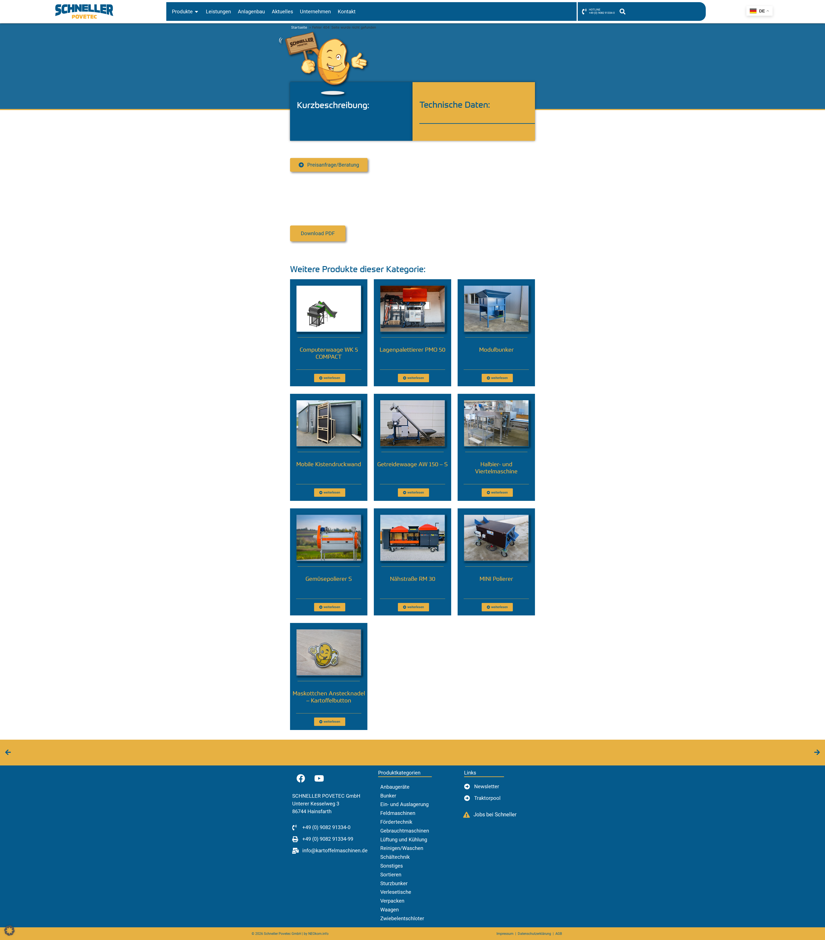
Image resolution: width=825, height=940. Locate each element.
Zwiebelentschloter (402, 918)
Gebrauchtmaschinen (404, 831)
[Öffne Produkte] (196, 11)
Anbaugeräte (394, 787)
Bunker (388, 796)
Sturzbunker (394, 883)
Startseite (299, 27)
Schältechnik (395, 857)
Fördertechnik (396, 822)
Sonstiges (391, 866)
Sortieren (390, 875)
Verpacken (392, 901)
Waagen (389, 910)
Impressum (505, 934)
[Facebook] (300, 778)
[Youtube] (319, 778)
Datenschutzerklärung (534, 934)
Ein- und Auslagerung (404, 804)
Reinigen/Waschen (401, 848)
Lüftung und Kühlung (403, 840)
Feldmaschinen (397, 813)
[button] (622, 11)
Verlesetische (395, 892)
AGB (558, 934)
